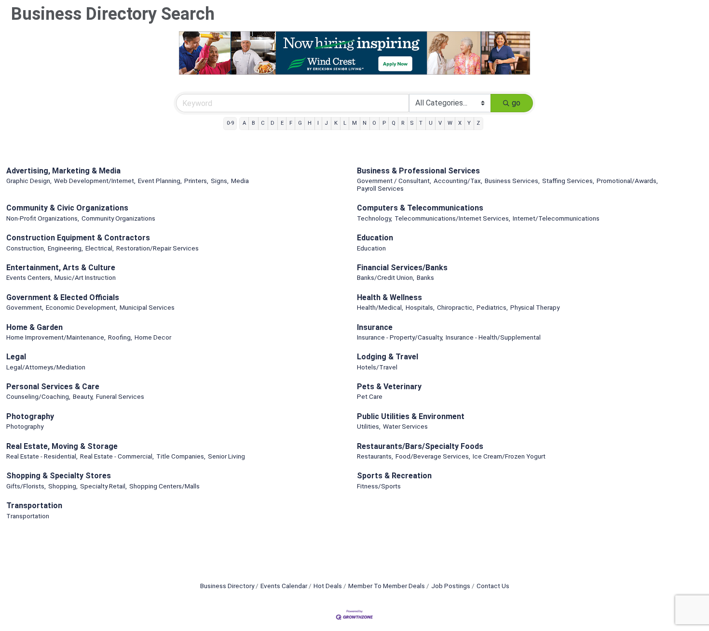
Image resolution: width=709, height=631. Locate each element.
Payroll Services (380, 188)
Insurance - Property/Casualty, (400, 337)
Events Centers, (29, 277)
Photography (30, 416)
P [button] (384, 123)
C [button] (263, 123)
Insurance (375, 327)
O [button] (374, 123)
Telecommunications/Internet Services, (452, 218)
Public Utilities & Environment (410, 416)
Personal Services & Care (52, 386)
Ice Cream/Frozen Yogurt (509, 456)
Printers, (196, 180)
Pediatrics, (492, 307)
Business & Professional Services (418, 170)
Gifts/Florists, (26, 486)
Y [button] (469, 123)
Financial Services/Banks (402, 267)
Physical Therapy (534, 307)
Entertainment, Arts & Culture (60, 267)
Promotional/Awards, (627, 180)
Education (375, 237)
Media (240, 180)
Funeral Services (120, 396)
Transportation (34, 505)
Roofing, (120, 337)
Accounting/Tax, (458, 180)
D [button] (272, 123)
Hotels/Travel (377, 367)
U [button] (431, 123)
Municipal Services (147, 307)
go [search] (516, 102)
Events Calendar (283, 586)
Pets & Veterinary (389, 386)
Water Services (405, 426)
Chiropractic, (455, 307)
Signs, (220, 180)
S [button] (411, 123)
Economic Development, (81, 307)
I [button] (318, 123)
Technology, (374, 218)
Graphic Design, (29, 180)
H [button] (310, 123)
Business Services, (512, 180)
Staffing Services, (568, 180)
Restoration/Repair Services (157, 248)
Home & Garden (34, 327)
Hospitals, (420, 307)
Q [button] (393, 123)
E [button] (282, 123)
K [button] (336, 123)
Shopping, (63, 486)
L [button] (344, 123)
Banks (425, 277)
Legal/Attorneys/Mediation (45, 367)
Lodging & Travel (387, 356)
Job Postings (450, 586)
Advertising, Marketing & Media (63, 170)
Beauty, (83, 396)
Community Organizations (118, 218)
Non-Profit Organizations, (42, 218)
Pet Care (369, 396)
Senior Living (226, 456)
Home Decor (153, 337)
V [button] (440, 123)
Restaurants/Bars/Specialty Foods (420, 446)
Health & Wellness (389, 297)
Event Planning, (160, 180)
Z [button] (478, 123)
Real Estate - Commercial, (117, 456)
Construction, (25, 248)
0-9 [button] (230, 123)
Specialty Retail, (103, 486)
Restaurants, (375, 456)
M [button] (354, 123)
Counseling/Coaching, (38, 396)
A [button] (244, 123)
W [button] (450, 123)
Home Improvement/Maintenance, (56, 337)
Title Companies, (180, 456)
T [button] (421, 123)
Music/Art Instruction (85, 277)
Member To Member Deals (386, 586)
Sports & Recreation (394, 475)
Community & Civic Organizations (67, 207)
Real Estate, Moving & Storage (62, 446)
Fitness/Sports (379, 486)
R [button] (402, 123)
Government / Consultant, (394, 180)
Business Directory (227, 586)
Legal (16, 356)
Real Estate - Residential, (42, 456)
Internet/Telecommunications (556, 218)
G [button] (300, 123)
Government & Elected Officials (62, 297)
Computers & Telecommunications (420, 207)
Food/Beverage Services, (432, 456)
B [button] (253, 123)
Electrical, (99, 248)
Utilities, (369, 426)
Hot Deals (328, 586)
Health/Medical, (380, 307)
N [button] (365, 123)
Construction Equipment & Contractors (78, 237)
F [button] (290, 123)
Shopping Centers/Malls (164, 486)
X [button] (460, 123)
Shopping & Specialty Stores (58, 475)
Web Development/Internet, (95, 180)
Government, (24, 307)
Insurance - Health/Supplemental (493, 337)
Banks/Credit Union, (385, 277)
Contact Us (493, 586)
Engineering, (65, 248)
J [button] (326, 123)
